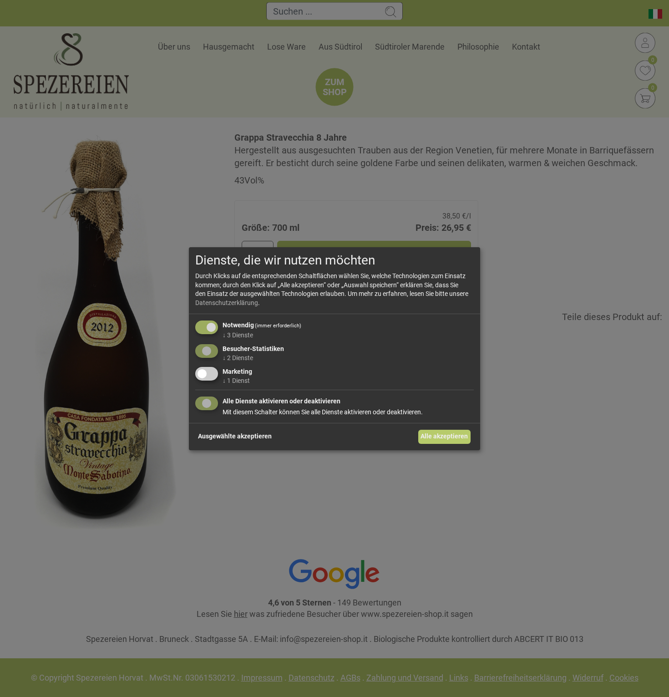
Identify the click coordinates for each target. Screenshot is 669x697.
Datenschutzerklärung (226, 302)
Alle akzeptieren (444, 436)
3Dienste (238, 335)
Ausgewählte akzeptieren (235, 436)
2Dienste (238, 357)
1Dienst (236, 380)
